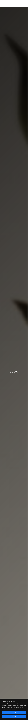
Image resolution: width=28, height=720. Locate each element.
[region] (14, 709)
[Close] (26, 700)
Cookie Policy (19, 709)
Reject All (14, 717)
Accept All (14, 713)
